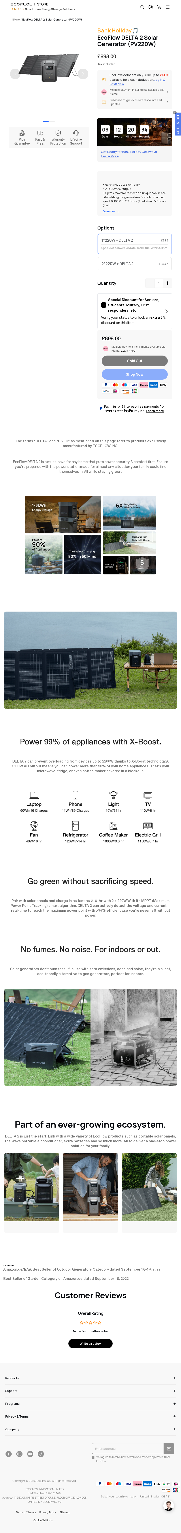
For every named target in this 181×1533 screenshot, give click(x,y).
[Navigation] (167, 7)
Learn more (155, 411)
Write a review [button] (91, 1343)
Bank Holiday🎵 (118, 30)
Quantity (106, 283)
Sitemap (64, 1512)
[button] (178, 124)
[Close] (175, 112)
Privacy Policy (47, 1512)
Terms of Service (26, 1512)
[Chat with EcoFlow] (168, 1505)
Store (16, 19)
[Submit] (169, 1448)
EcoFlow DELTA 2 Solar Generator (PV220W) (52, 19)
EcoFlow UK (43, 1481)
